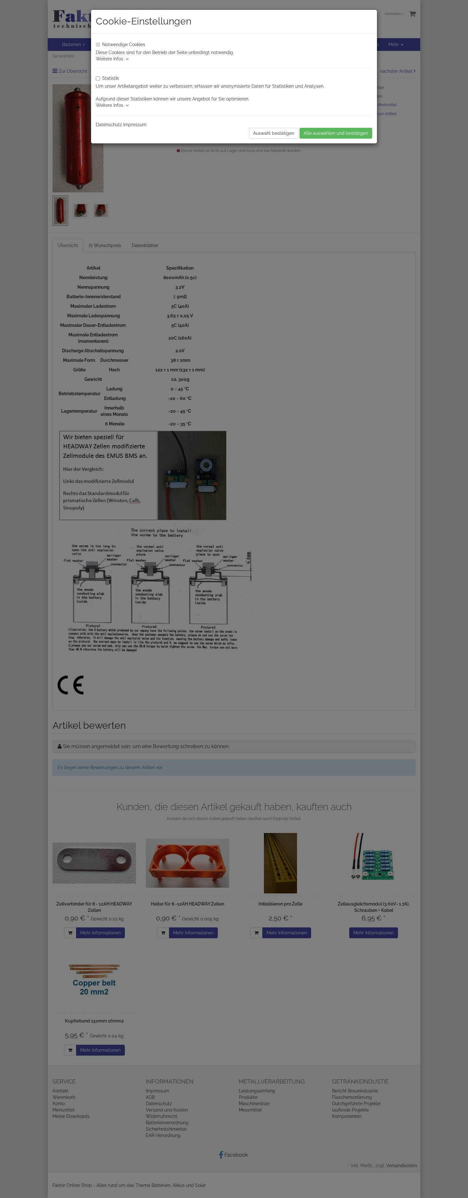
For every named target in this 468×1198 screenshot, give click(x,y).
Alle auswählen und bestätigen (336, 133)
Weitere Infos (111, 58)
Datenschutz (109, 124)
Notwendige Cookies (123, 44)
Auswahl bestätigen (273, 133)
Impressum (134, 124)
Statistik (110, 78)
